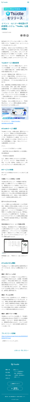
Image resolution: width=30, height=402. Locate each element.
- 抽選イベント (16, 377)
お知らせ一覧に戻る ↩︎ (21, 350)
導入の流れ (8, 375)
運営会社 (6, 396)
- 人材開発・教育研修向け (18, 375)
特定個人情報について (21, 396)
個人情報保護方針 (12, 396)
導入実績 (8, 372)
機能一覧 (8, 369)
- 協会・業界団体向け (18, 373)
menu (28, 2)
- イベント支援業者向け (18, 371)
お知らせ (8, 378)
